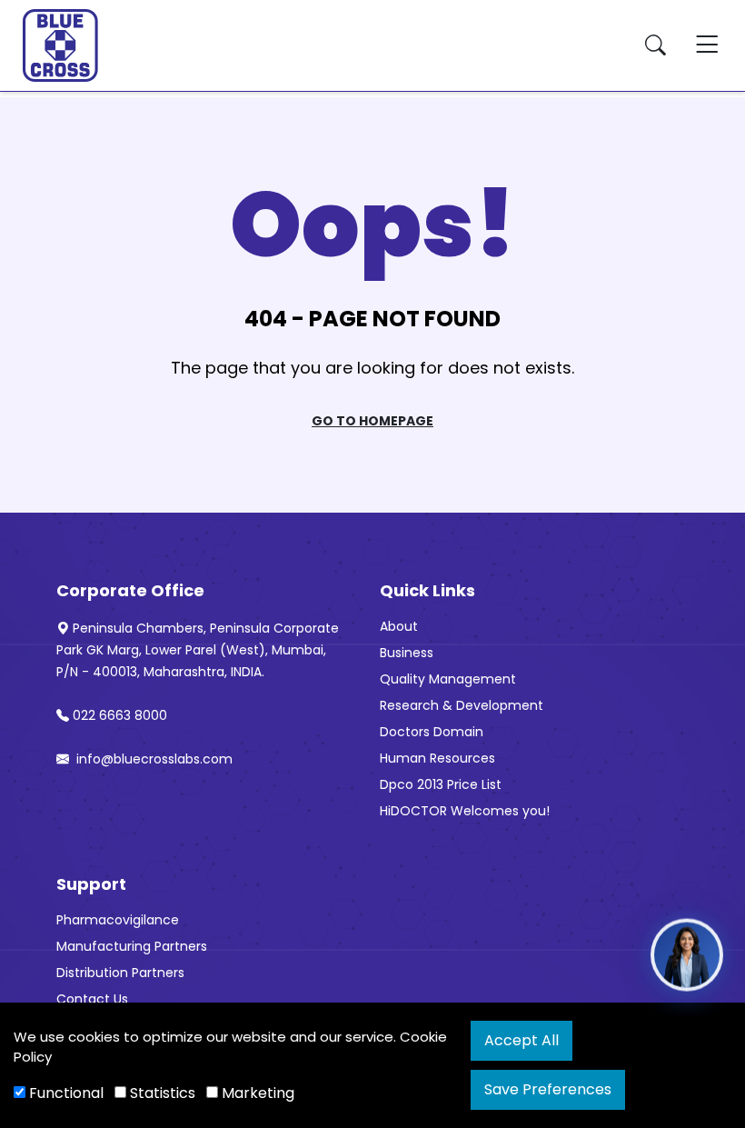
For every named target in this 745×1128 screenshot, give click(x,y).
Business (406, 653)
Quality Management (448, 679)
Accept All (521, 1040)
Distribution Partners (120, 972)
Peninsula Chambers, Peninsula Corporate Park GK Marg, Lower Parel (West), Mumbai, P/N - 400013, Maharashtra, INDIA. (197, 650)
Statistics (160, 1093)
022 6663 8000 (120, 715)
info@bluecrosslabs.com (153, 759)
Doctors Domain (431, 732)
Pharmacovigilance (117, 920)
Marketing (256, 1093)
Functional (64, 1093)
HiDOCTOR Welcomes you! (465, 811)
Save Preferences (547, 1089)
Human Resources (437, 758)
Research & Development (461, 705)
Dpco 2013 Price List (441, 784)
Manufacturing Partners (131, 946)
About (399, 626)
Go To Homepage (372, 421)
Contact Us (92, 999)
